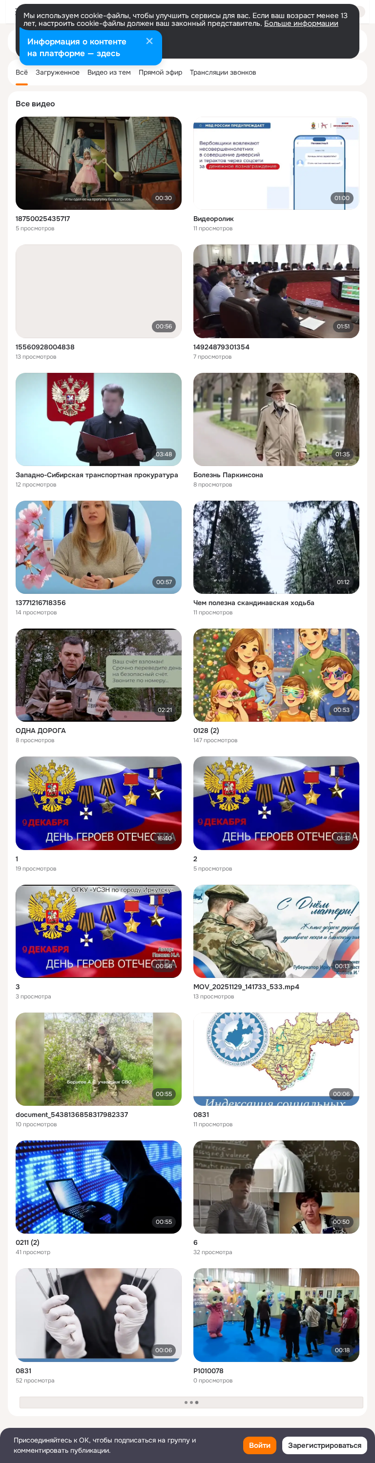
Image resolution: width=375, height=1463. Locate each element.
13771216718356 (41, 602)
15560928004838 (45, 347)
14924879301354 (221, 347)
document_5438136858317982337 (72, 1114)
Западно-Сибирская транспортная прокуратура (97, 474)
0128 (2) (206, 730)
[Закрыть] (149, 42)
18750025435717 (43, 218)
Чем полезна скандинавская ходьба (253, 602)
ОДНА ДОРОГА (41, 730)
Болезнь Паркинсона (228, 474)
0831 (201, 1114)
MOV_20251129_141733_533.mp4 (246, 986)
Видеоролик (213, 218)
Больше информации (301, 23)
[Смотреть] (99, 163)
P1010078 (208, 1370)
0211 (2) (28, 1242)
